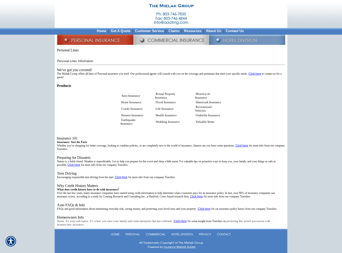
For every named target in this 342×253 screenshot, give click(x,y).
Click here (254, 73)
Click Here (180, 221)
